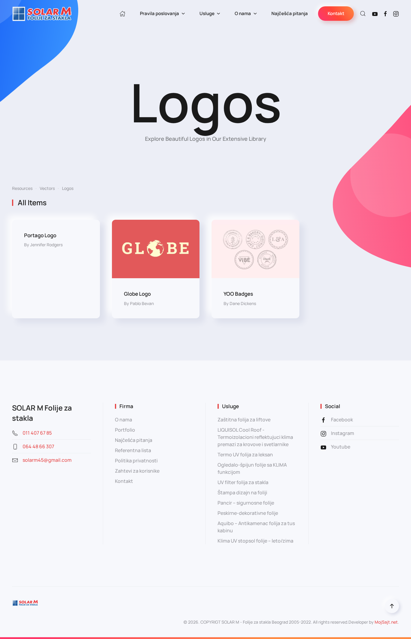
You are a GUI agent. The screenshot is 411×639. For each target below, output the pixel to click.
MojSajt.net (386, 622)
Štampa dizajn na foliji (242, 492)
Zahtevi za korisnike (137, 470)
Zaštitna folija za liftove (244, 419)
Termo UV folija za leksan (245, 454)
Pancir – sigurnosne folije (246, 502)
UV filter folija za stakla (243, 482)
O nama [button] (243, 13)
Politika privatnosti (136, 460)
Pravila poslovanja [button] (159, 13)
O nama (123, 419)
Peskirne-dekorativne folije (248, 513)
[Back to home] (42, 13)
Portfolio (125, 430)
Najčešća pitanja (289, 13)
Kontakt (336, 13)
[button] (363, 13)
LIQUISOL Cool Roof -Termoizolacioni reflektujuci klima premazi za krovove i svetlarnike (255, 437)
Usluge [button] (207, 13)
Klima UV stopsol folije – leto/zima (255, 540)
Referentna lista (133, 450)
